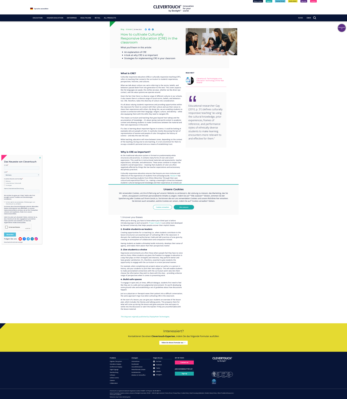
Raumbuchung (114, 372)
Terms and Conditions (115, 394)
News (300, 18)
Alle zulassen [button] (183, 207)
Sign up (184, 374)
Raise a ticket (258, 1)
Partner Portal (280, 1)
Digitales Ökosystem (116, 361)
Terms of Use (168, 393)
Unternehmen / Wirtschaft (13, 183)
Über (309, 18)
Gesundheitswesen (137, 367)
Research (173, 176)
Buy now (303, 1)
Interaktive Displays (115, 364)
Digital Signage (114, 369)
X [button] (40, 157)
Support (269, 1)
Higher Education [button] (55, 18)
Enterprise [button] (72, 18)
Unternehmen (135, 361)
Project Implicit (155, 223)
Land (5, 172)
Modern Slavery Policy (211, 393)
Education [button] (38, 18)
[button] (91, 9)
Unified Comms (114, 378)
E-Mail (6, 165)
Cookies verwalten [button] (162, 207)
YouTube (158, 361)
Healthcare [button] (85, 18)
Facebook (159, 365)
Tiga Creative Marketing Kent (123, 397)
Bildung (8, 181)
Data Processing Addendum (197, 393)
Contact (313, 1)
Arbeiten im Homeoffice (138, 375)
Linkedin (158, 371)
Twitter (158, 368)
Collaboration (114, 383)
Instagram (159, 375)
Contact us (184, 362)
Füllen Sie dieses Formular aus (172, 343)
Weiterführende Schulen (138, 369)
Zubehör (112, 380)
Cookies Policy (185, 393)
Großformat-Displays (116, 367)
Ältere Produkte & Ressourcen (225, 393)
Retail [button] (97, 18)
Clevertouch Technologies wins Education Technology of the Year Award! (210, 81)
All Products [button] (110, 18)
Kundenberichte (136, 372)
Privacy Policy (176, 393)
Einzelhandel (135, 364)
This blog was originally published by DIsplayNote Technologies (145, 317)
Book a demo (292, 1)
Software (112, 375)
